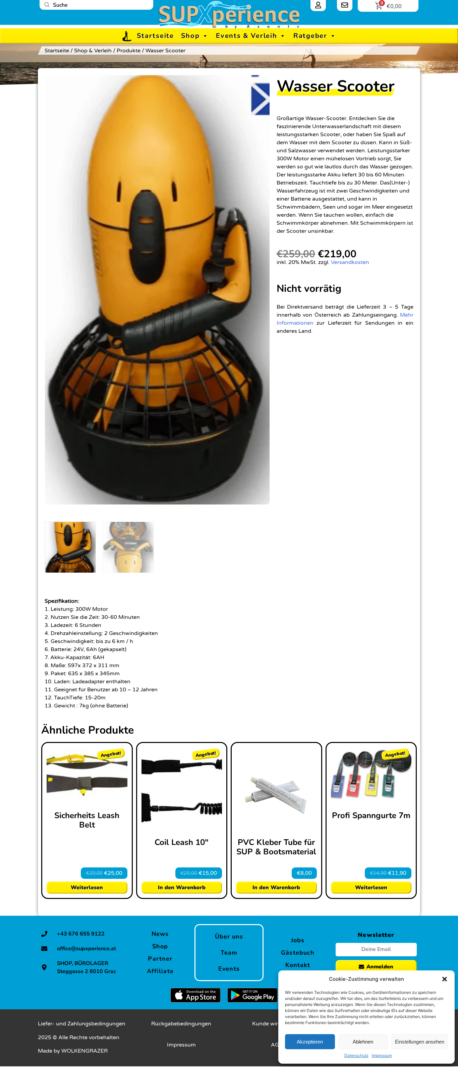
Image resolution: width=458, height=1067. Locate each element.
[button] (444, 979)
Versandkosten (350, 262)
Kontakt (297, 965)
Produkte (128, 50)
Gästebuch (297, 953)
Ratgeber (310, 35)
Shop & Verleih (93, 50)
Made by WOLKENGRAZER (73, 1051)
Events (229, 969)
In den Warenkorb (182, 887)
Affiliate (160, 971)
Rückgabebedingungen (181, 1023)
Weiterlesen (87, 887)
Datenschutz (356, 1055)
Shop (190, 35)
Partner (160, 959)
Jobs (297, 940)
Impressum (382, 1055)
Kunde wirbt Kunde (276, 1023)
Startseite (155, 35)
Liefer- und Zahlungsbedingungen (81, 1023)
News (160, 934)
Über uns (229, 936)
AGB (277, 1045)
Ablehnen (363, 1042)
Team (229, 953)
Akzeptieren (310, 1042)
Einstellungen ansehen (419, 1042)
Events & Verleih (246, 35)
